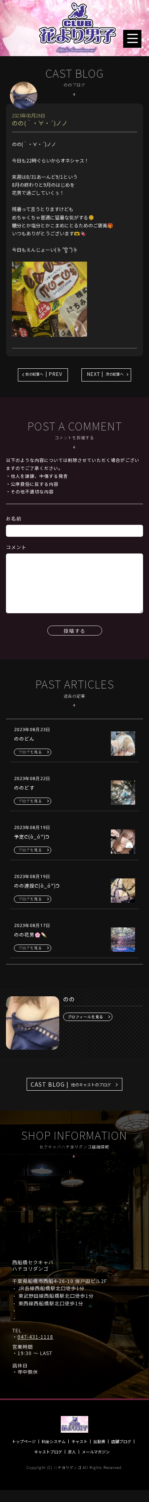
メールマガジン (96, 1452)
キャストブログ (48, 1452)
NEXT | (105, 373)
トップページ (24, 1441)
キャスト (79, 1441)
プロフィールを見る (85, 1016)
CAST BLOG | (71, 1084)
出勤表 (99, 1441)
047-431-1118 (35, 1337)
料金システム (54, 1441)
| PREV (43, 373)
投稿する (75, 630)
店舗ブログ (121, 1441)
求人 (72, 1452)
